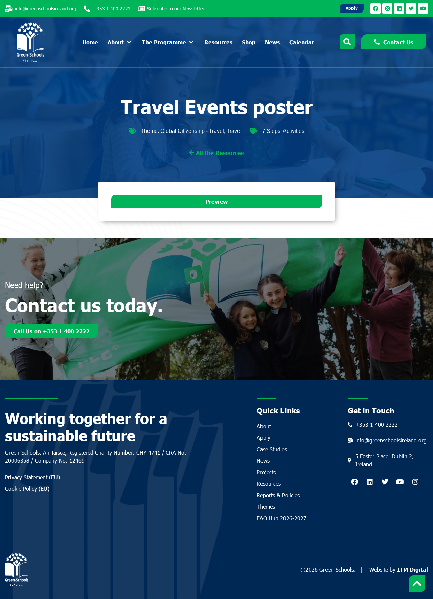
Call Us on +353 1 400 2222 (51, 331)
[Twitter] (411, 8)
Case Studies (272, 449)
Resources (269, 483)
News (263, 460)
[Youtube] (423, 8)
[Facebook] (375, 8)
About (264, 426)
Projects (266, 472)
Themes (266, 506)
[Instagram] (387, 8)
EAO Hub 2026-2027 (281, 518)
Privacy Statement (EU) (32, 477)
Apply (263, 437)
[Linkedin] (399, 8)
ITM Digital (412, 569)
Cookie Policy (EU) (27, 488)
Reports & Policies (278, 495)
